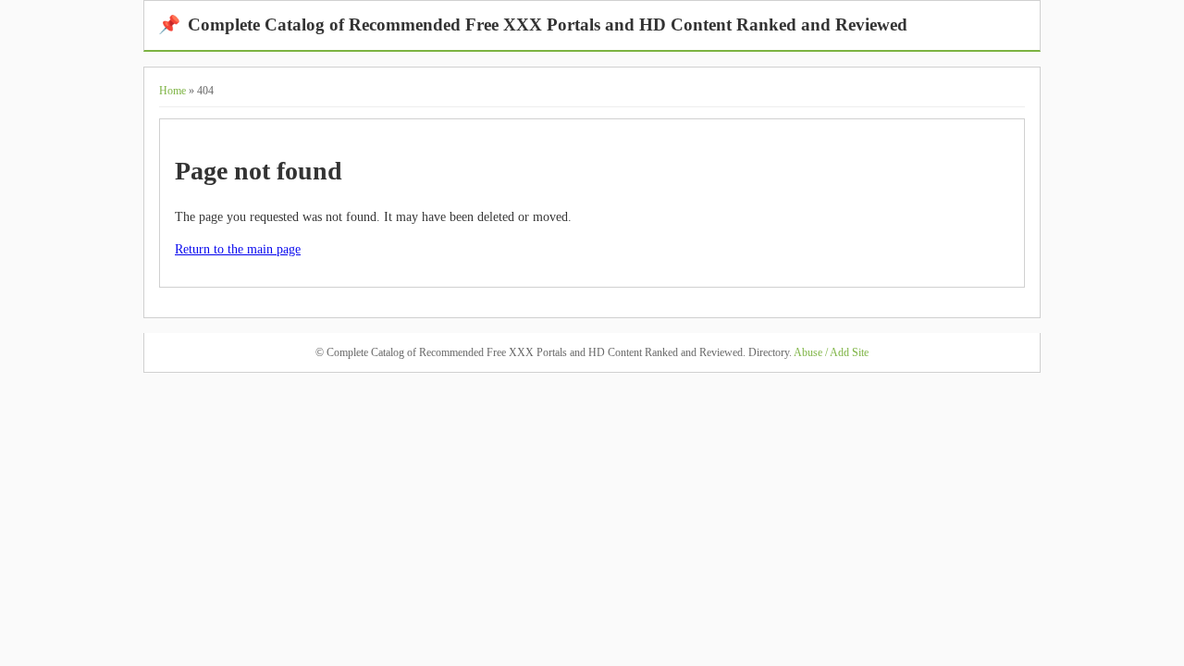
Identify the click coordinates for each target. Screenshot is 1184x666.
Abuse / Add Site (831, 352)
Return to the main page (238, 249)
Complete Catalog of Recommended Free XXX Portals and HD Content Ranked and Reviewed (532, 24)
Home (172, 90)
